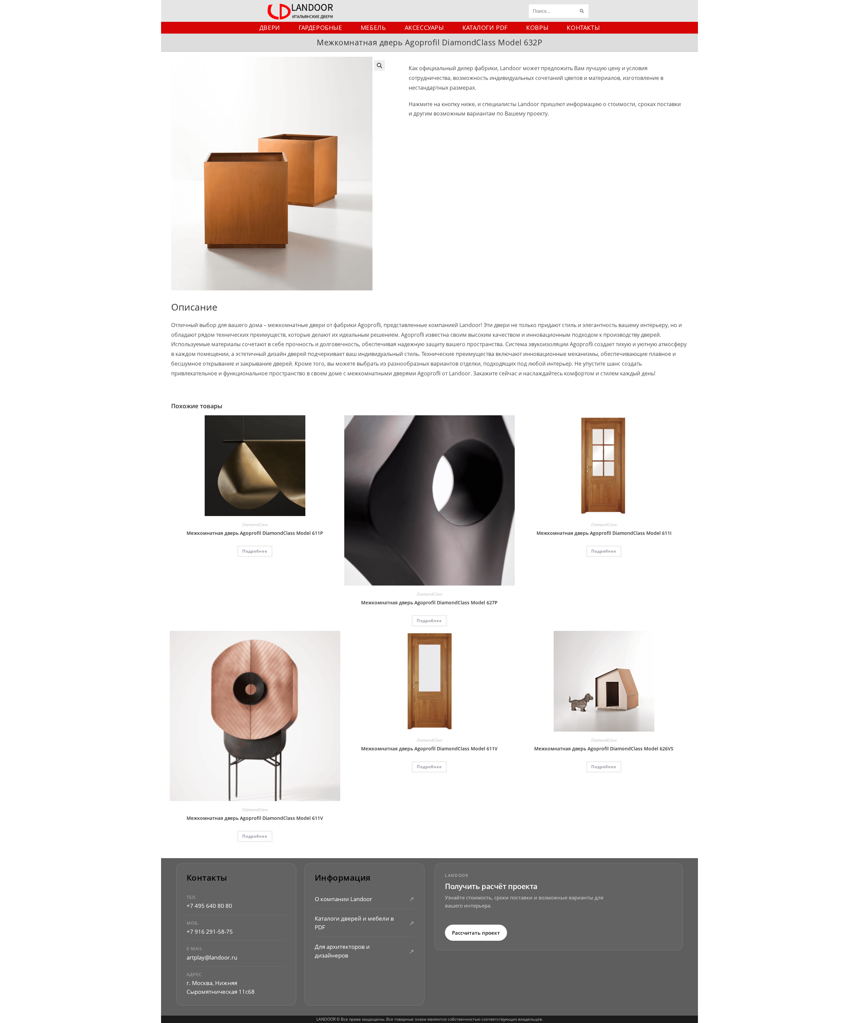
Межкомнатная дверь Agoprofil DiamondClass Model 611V (255, 818)
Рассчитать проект (476, 932)
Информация (343, 878)
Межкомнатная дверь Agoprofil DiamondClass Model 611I (604, 533)
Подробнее (254, 551)
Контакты (207, 878)
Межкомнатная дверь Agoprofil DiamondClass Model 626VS (603, 748)
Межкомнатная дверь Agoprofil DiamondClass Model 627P (429, 602)
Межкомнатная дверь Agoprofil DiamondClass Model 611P (255, 533)
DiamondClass (255, 524)
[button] (379, 65)
